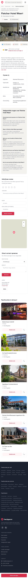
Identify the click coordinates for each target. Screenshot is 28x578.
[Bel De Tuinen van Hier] (24, 454)
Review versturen (8, 213)
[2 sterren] (6, 187)
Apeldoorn (23, 472)
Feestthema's (4, 537)
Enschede (9, 474)
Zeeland (12, 488)
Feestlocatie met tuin (17, 498)
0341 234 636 (6, 563)
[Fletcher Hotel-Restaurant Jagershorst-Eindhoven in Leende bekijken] (14, 404)
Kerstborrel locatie (4, 504)
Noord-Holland (4, 484)
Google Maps (5, 285)
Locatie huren (9, 508)
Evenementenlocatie (5, 506)
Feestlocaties (7, 6)
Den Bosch (3, 472)
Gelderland (21, 484)
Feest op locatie (23, 510)
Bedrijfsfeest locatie (19, 502)
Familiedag (20, 506)
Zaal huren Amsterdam (14, 504)
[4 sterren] (11, 187)
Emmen (24, 474)
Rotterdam (9, 470)
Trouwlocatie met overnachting (7, 502)
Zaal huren (10, 496)
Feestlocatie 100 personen (6, 500)
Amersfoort (3, 474)
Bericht (4, 265)
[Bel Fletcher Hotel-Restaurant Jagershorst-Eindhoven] (24, 423)
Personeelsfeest (14, 506)
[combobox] (13, 2)
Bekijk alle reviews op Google (14, 50)
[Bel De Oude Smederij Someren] (24, 361)
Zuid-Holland (11, 484)
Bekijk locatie (12, 329)
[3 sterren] (9, 187)
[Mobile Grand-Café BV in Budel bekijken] (14, 311)
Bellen (4, 289)
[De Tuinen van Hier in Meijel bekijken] (14, 435)
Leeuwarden (14, 474)
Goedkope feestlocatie (17, 500)
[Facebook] (2, 527)
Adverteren (3, 554)
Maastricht (9, 472)
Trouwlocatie (3, 496)
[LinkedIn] (6, 527)
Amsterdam (3, 470)
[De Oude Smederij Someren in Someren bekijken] (14, 342)
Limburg (10, 486)
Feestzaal (15, 496)
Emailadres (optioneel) (8, 206)
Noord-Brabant (4, 486)
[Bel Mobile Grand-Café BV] (24, 329)
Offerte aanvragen (14, 575)
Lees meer (3, 69)
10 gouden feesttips (15, 510)
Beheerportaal (4, 551)
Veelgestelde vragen (5, 542)
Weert (13, 6)
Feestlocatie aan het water (6, 498)
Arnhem (23, 470)
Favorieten (3, 540)
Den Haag (18, 470)
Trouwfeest (3, 508)
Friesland (19, 486)
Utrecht (13, 470)
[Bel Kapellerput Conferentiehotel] (24, 392)
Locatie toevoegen (5, 549)
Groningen (20, 474)
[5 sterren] (14, 187)
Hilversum (18, 472)
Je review (4, 190)
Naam (3, 200)
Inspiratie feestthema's (5, 510)
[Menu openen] (25, 2)
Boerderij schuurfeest (17, 508)
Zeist (2, 476)
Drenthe (2, 488)
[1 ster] (3, 187)
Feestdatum (5, 259)
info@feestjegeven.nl (7, 561)
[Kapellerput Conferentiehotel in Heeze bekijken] (14, 373)
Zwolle (13, 472)
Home (2, 6)
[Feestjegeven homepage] (2, 2)
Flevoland (7, 488)
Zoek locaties (4, 535)
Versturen (6, 274)
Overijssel (15, 486)
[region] (14, 233)
